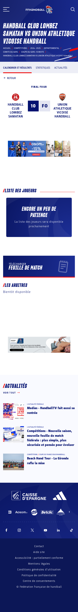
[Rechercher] (73, 9)
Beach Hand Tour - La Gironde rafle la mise (48, 460)
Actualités (60, 67)
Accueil (7, 48)
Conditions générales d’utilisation (39, 569)
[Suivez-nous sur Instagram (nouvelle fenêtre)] (19, 530)
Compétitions (20, 48)
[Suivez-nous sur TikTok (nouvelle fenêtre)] (71, 530)
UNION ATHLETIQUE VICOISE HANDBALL (62, 110)
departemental (51, 48)
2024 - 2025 (35, 48)
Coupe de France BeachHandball (52, 454)
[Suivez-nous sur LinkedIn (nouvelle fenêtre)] (58, 530)
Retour (11, 78)
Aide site (39, 552)
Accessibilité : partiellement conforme (39, 558)
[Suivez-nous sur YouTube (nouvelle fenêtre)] (45, 530)
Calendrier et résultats (17, 67)
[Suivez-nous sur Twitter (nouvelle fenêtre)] (32, 530)
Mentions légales (39, 563)
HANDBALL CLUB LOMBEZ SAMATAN (16, 110)
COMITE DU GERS (10, 52)
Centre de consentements (39, 581)
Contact (39, 546)
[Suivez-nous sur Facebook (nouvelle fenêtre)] (6, 530)
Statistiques (43, 67)
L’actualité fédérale (35, 404)
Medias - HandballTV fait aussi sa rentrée (51, 410)
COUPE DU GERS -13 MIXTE (32, 52)
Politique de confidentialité (39, 575)
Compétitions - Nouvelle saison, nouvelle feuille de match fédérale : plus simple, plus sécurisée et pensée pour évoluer (50, 438)
